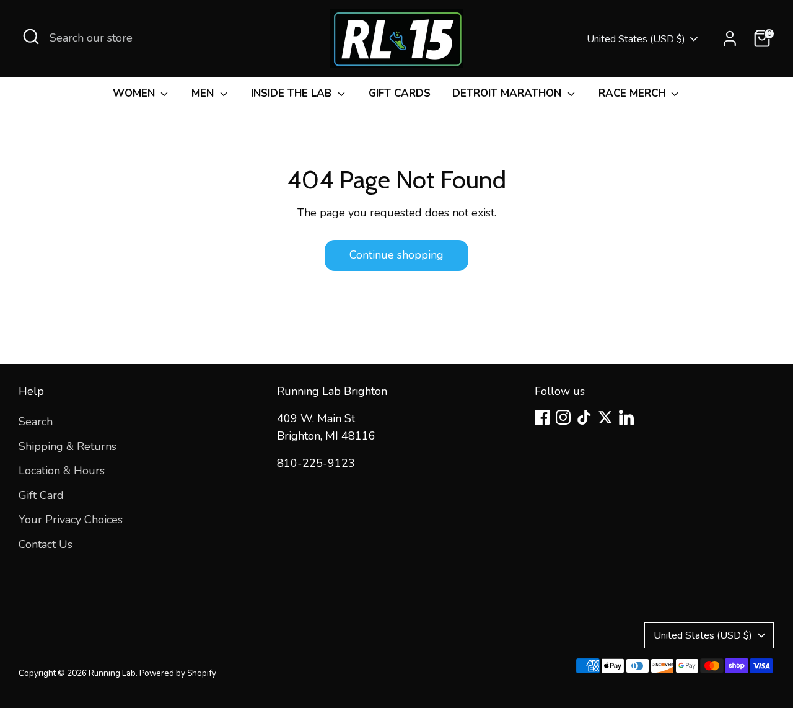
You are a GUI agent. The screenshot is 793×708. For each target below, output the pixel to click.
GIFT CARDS (400, 93)
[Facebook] (542, 417)
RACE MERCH (633, 93)
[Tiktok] (584, 417)
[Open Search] (31, 36)
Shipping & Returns (67, 446)
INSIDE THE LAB (293, 93)
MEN (204, 93)
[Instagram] (563, 417)
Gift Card (41, 495)
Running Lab (112, 673)
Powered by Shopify (177, 673)
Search (36, 421)
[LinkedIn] (626, 417)
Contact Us (45, 544)
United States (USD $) (636, 39)
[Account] (729, 38)
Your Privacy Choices (71, 519)
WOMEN (135, 93)
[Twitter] (605, 417)
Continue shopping (396, 254)
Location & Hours (62, 470)
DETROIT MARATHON (508, 93)
